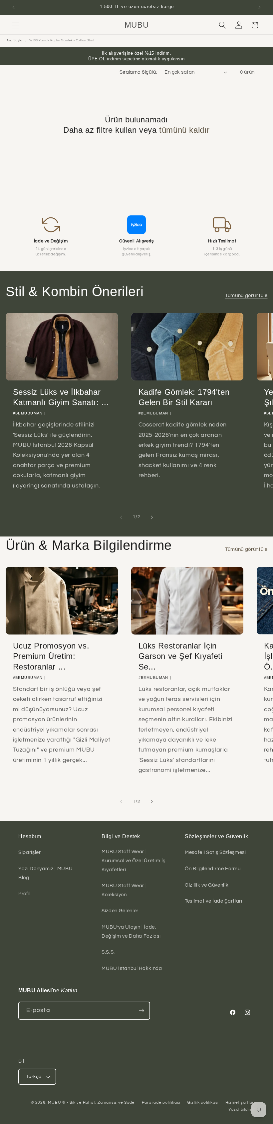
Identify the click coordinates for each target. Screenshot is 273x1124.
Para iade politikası (161, 1102)
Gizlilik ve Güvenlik (206, 885)
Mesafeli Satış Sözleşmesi (215, 852)
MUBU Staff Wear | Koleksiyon (124, 890)
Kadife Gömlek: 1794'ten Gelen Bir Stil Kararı (184, 397)
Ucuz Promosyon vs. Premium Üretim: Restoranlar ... (51, 656)
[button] (15, 25)
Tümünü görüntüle (246, 295)
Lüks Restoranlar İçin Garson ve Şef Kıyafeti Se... (180, 656)
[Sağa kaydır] (151, 517)
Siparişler (29, 852)
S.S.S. (108, 952)
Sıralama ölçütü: (138, 72)
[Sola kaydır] (121, 517)
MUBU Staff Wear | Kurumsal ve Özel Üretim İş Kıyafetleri (133, 860)
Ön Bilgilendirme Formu (213, 868)
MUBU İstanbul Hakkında (132, 968)
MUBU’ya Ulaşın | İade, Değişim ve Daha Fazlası (131, 931)
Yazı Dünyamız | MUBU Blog (45, 873)
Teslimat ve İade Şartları (213, 901)
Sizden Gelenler (120, 910)
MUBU (55, 1102)
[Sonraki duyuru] (259, 7)
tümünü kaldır (184, 129)
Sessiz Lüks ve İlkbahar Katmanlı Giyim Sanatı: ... (61, 397)
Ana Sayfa (14, 40)
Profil (24, 893)
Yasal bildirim (241, 1109)
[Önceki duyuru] (13, 7)
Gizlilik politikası (202, 1102)
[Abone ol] (141, 1011)
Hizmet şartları (240, 1102)
